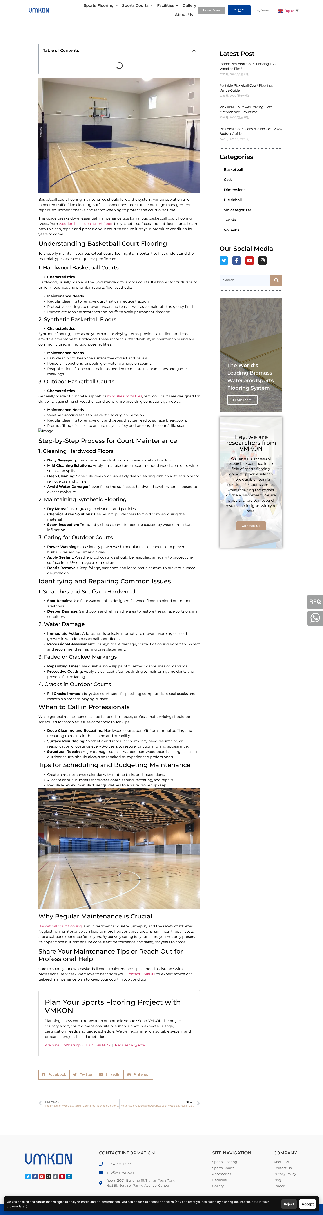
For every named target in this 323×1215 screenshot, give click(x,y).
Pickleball (233, 200)
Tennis (230, 220)
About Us (184, 15)
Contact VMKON (140, 974)
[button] (194, 50)
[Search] (276, 280)
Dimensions (234, 190)
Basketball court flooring (60, 926)
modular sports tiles (124, 396)
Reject (289, 1204)
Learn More (242, 400)
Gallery (189, 5)
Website (52, 1045)
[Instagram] (262, 260)
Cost (228, 180)
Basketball (233, 170)
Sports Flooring (99, 5)
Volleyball (233, 230)
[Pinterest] (62, 1176)
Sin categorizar (237, 210)
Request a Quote (130, 1045)
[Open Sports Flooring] (116, 6)
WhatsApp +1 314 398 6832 (87, 1045)
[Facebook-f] (236, 260)
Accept (308, 1204)
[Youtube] (249, 260)
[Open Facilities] (177, 6)
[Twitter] (224, 260)
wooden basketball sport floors (86, 224)
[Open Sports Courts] (151, 6)
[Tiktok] (55, 1176)
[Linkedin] (69, 1176)
